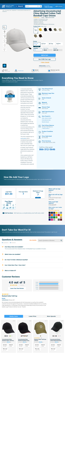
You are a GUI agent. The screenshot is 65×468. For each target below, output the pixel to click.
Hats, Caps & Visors (8, 10)
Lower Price (32, 316)
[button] (35, 30)
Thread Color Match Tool (55, 210)
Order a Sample (45, 62)
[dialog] (4, 66)
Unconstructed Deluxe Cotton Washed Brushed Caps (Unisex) (55, 340)
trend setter (23, 138)
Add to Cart (44, 55)
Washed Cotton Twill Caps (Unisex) (40, 340)
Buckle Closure (45, 121)
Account (59, 6)
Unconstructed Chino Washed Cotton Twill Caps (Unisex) (8, 340)
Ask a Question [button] (33, 240)
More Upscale (51, 316)
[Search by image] (38, 6)
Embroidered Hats (46, 120)
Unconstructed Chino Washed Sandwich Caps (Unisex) (23, 340)
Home (3, 10)
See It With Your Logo (45, 59)
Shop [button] (20, 6)
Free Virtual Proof (47, 89)
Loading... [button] (48, 65)
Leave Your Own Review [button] (17, 288)
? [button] (55, 204)
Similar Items (14, 316)
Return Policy (46, 128)
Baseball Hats (14, 10)
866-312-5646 (47, 149)
